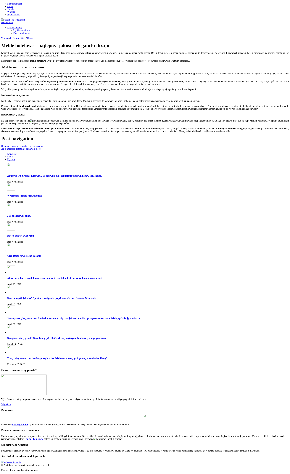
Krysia (30, 38)
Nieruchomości (14, 3)
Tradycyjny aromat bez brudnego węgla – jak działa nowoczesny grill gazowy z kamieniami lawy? (57, 358)
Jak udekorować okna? (19, 216)
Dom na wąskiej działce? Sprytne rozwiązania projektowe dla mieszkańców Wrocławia (51, 298)
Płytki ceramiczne (21, 30)
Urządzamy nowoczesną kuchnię (24, 256)
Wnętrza (11, 12)
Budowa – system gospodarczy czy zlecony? (22, 146)
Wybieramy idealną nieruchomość (24, 195)
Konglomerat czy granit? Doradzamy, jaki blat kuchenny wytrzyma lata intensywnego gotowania (56, 338)
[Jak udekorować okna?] (11, 210)
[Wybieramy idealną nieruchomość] (11, 190)
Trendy (10, 9)
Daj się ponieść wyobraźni (20, 235)
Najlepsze (12, 154)
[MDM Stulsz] (145, 416)
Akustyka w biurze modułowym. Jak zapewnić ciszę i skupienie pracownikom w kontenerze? (54, 176)
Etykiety (11, 159)
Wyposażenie (13, 14)
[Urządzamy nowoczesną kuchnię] (11, 250)
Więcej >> (6, 404)
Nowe (10, 156)
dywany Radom (20, 424)
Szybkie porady (14, 27)
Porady (10, 6)
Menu (4, 22)
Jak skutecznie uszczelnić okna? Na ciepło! (21, 148)
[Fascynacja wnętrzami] (13, 19)
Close (10, 22)
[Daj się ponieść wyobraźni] (11, 230)
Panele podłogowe (22, 33)
